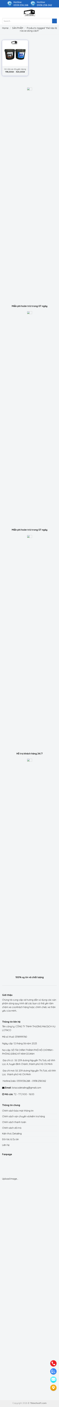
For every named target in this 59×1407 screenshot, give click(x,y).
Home (5, 28)
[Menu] (4, 12)
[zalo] (53, 1371)
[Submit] (54, 21)
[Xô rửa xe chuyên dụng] (15, 53)
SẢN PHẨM (17, 28)
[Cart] (55, 12)
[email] (53, 1379)
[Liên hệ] (53, 1388)
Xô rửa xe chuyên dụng (15, 69)
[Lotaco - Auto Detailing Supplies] (29, 12)
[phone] (53, 1363)
